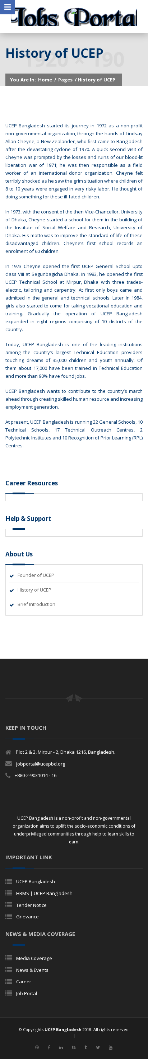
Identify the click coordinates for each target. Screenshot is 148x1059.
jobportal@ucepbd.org (40, 764)
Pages (65, 79)
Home (45, 79)
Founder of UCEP (36, 575)
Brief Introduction (36, 604)
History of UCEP (34, 590)
